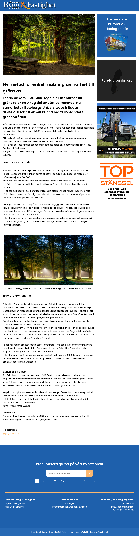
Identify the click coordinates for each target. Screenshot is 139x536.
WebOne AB (103, 532)
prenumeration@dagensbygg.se (69, 506)
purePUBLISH (83, 532)
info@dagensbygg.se (122, 506)
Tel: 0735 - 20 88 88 (123, 510)
